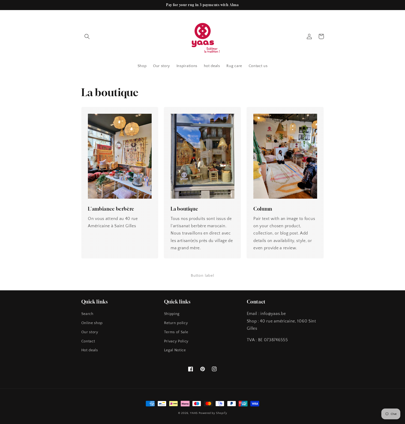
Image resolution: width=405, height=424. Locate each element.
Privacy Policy (176, 341)
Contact (88, 341)
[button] (87, 36)
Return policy (176, 323)
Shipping (172, 314)
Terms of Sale (176, 332)
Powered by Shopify (213, 413)
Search (87, 314)
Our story (89, 332)
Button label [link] (202, 275)
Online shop (92, 323)
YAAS (194, 413)
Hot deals (89, 350)
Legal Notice (175, 350)
